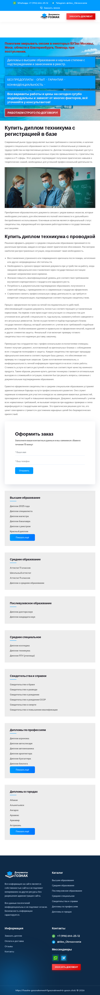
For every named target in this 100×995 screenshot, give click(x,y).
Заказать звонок (52, 7)
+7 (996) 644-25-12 (68, 935)
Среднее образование (25, 559)
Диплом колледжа (20, 645)
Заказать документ (81, 16)
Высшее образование (25, 497)
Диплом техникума (20, 650)
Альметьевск (17, 805)
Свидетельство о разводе (23, 689)
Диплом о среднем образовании (27, 583)
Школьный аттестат (20, 572)
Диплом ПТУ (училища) (22, 655)
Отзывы (9, 946)
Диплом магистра (19, 516)
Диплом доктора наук (21, 611)
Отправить (24, 470)
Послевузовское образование (31, 603)
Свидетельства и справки (28, 676)
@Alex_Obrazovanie (69, 941)
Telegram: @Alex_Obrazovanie (71, 3)
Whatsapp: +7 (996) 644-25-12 (32, 3)
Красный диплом (19, 531)
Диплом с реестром (20, 526)
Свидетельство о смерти (23, 704)
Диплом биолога (19, 763)
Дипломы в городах (24, 791)
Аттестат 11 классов (20, 567)
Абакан (14, 800)
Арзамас (14, 815)
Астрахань (15, 825)
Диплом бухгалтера (20, 758)
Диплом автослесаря (21, 743)
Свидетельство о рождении (24, 694)
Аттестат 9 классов (20, 578)
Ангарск (14, 810)
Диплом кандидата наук (22, 616)
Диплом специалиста (21, 511)
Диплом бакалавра (20, 521)
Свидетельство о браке (22, 684)
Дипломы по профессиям (28, 730)
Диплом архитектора (21, 753)
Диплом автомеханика (22, 748)
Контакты (9, 951)
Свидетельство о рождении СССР (28, 699)
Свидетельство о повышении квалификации (34, 709)
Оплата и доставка (14, 941)
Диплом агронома (19, 738)
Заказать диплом (13, 935)
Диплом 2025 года (20, 506)
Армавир (15, 820)
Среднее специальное (25, 637)
